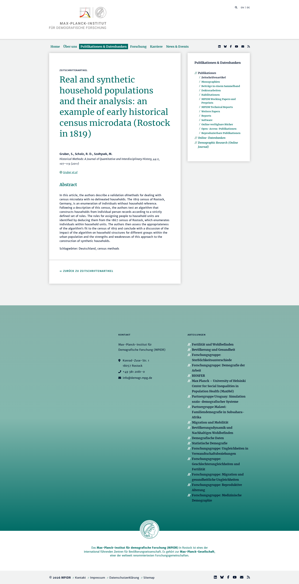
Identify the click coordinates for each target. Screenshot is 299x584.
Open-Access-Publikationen (219, 128)
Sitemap (149, 577)
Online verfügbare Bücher (217, 124)
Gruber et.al (70, 172)
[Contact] (240, 577)
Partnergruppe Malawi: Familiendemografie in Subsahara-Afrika (218, 412)
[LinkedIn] (219, 46)
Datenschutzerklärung (124, 577)
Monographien (210, 81)
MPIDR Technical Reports (217, 107)
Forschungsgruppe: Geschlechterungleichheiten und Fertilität (216, 464)
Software (206, 120)
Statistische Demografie (209, 443)
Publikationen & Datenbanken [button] (103, 47)
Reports (206, 115)
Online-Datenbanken (211, 138)
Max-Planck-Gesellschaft (197, 551)
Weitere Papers (210, 111)
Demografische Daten (208, 438)
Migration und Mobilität (210, 422)
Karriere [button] (156, 47)
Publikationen (207, 73)
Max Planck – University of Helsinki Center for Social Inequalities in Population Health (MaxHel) (219, 386)
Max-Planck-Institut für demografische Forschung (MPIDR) (137, 547)
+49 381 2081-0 (134, 371)
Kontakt (80, 577)
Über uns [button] (70, 47)
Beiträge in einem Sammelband (220, 86)
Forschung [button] (138, 47)
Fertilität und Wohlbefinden (213, 344)
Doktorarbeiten (211, 90)
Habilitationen (210, 94)
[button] (236, 7)
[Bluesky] (225, 46)
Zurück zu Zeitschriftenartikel (88, 271)
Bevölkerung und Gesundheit (213, 350)
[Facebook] (230, 46)
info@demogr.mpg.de (137, 378)
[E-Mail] (242, 46)
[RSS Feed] (248, 46)
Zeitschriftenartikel (213, 77)
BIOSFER (198, 376)
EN (242, 7)
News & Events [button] (177, 47)
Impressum (97, 577)
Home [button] (55, 47)
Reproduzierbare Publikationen (221, 133)
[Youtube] (236, 46)
